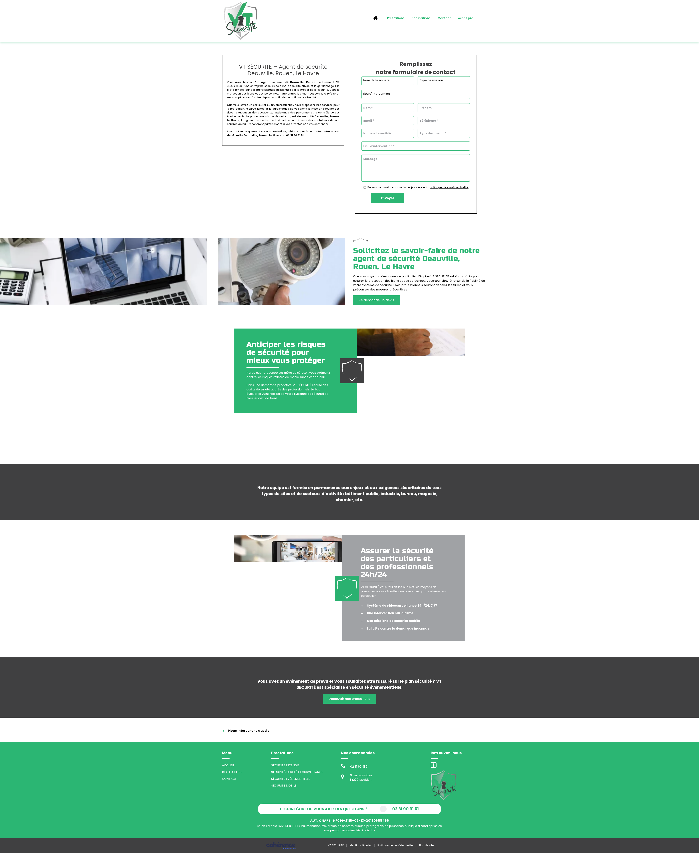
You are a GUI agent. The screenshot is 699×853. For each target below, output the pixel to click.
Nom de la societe (376, 80)
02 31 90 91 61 (359, 766)
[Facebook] (434, 765)
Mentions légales (361, 845)
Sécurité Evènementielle (290, 779)
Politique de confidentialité (395, 845)
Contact (229, 779)
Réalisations (232, 772)
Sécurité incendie (285, 765)
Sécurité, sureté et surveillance (297, 772)
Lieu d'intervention (376, 94)
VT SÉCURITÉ (336, 845)
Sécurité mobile (284, 785)
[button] (403, 605)
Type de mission (431, 80)
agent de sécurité (275, 82)
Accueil (228, 765)
